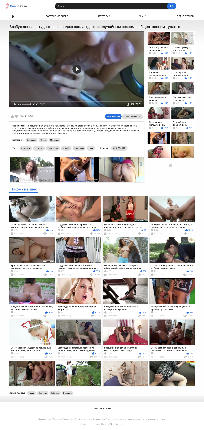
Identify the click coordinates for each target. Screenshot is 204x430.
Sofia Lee (55, 393)
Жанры (143, 16)
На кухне (43, 393)
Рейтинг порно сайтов (91, 424)
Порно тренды (185, 16)
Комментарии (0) (132, 116)
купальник (79, 148)
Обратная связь (102, 408)
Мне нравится (12, 116)
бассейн (66, 148)
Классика (31, 140)
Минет (43, 140)
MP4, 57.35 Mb (119, 148)
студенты (38, 148)
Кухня (31, 393)
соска (90, 148)
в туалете (25, 148)
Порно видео (13, 16)
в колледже (52, 148)
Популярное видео (57, 16)
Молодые (54, 140)
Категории (104, 16)
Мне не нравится (16, 116)
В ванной (67, 393)
